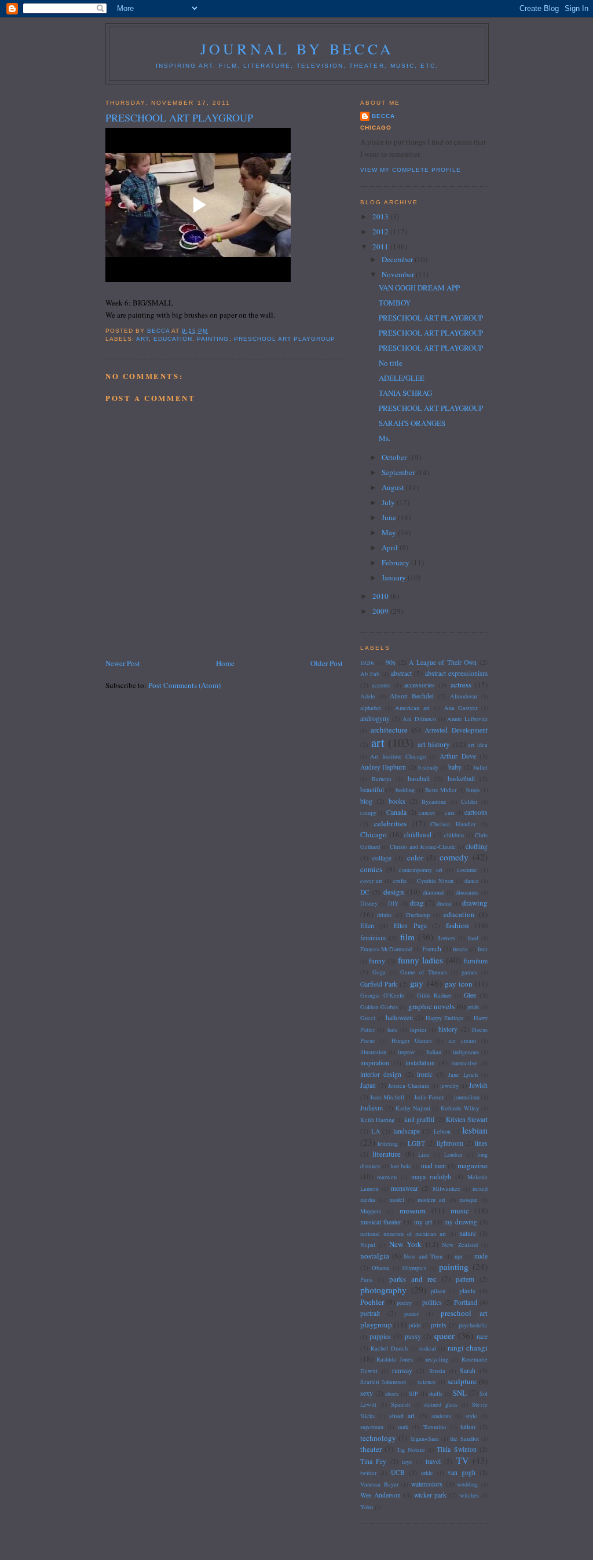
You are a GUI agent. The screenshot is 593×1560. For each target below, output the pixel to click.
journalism (466, 1097)
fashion (457, 925)
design (393, 891)
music (460, 1210)
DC (364, 892)
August (394, 487)
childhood (417, 834)
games (469, 972)
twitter (368, 1473)
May (390, 532)
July (389, 502)
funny (377, 960)
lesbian (475, 1130)
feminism (373, 937)
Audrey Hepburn (383, 767)
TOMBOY (395, 302)
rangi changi (468, 1347)
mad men (433, 1165)
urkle (427, 1473)
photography (383, 1290)
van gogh (461, 1472)
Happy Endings (444, 1018)
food (473, 938)
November (399, 274)
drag (417, 902)
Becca (383, 116)
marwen (387, 1177)
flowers (446, 938)
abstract (401, 673)
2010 (381, 596)
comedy (454, 857)
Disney (369, 903)
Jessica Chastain (408, 1085)
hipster (418, 1029)
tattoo (467, 1426)
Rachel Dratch (389, 1348)
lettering (388, 1143)
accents (381, 685)
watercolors (426, 1484)
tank (403, 1427)
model (396, 1199)
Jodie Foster (429, 1097)
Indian (433, 1052)
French (431, 948)
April (391, 547)
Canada (396, 812)
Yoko (366, 1507)
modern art (431, 1199)
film (407, 937)
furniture (476, 960)
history (447, 1029)
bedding (405, 790)
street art (402, 1415)
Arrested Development (456, 730)
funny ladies (420, 960)
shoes (391, 1393)
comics (371, 869)
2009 (381, 611)
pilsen (438, 1291)
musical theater (380, 1221)
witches (469, 1495)
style (471, 1416)
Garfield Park (378, 984)
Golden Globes (379, 1007)
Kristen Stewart (467, 1119)
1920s (367, 662)
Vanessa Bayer (379, 1484)
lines (481, 1143)
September (399, 472)
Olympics (414, 1268)
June (390, 517)
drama (444, 903)
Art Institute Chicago (398, 756)
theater (371, 1449)
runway (402, 1370)
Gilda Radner (434, 995)
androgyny (375, 718)
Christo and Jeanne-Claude (422, 846)
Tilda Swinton (456, 1449)
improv (406, 1052)
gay (416, 983)
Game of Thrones (423, 972)
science (427, 1382)
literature (386, 1154)
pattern (465, 1279)
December (398, 259)
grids (473, 1007)
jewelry (449, 1085)
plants (467, 1290)
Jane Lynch (462, 1074)
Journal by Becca (297, 48)
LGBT (416, 1143)
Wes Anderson (380, 1495)
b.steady (428, 767)
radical (427, 1348)
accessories (419, 684)
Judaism (371, 1107)
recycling (437, 1359)
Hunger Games (411, 1040)
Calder (469, 801)
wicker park (430, 1495)
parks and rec (413, 1279)
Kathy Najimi (413, 1108)
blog (366, 801)
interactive (464, 1063)
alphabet (370, 708)
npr (458, 1256)
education (172, 339)
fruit (483, 949)
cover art (371, 881)
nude (481, 1256)
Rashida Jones (394, 1359)
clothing (477, 846)
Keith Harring (377, 1120)
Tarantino (434, 1427)
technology (378, 1438)
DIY (393, 903)
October (395, 457)
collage (381, 857)
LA (375, 1131)
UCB (398, 1472)
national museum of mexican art (403, 1234)
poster (411, 1313)
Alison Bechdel (412, 695)
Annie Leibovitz (467, 719)
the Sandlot (464, 1438)
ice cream (462, 1040)
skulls (435, 1393)
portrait (370, 1313)
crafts (400, 881)
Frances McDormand (386, 949)
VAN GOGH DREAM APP (419, 287)
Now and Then (423, 1256)
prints (438, 1324)
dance (471, 881)
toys (407, 1462)
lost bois (400, 1166)
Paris (366, 1279)
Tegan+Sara (424, 1438)
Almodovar (463, 696)
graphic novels (431, 1006)
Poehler (372, 1302)
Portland (465, 1302)
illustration (373, 1052)
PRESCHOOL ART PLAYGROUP (431, 317)
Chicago (373, 834)
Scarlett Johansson (383, 1382)
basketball (461, 778)
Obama (381, 1268)
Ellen (367, 925)
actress (461, 684)
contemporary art (420, 870)
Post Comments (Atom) (184, 685)
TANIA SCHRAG (405, 393)
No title (390, 363)
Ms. (384, 438)
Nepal (367, 1245)
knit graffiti (419, 1119)
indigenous (466, 1052)
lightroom (450, 1143)
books (397, 801)
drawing (475, 902)
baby (455, 767)
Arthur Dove (457, 756)
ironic (425, 1074)
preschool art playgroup (284, 339)
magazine (472, 1165)
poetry (404, 1302)
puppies (380, 1336)
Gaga (379, 972)
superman (371, 1427)
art (142, 339)
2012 (381, 231)
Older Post (326, 663)
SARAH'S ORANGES (412, 423)
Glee (470, 995)
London (453, 1154)
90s (391, 662)
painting (213, 339)
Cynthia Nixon (435, 881)
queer (444, 1335)
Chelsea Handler (452, 824)
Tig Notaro (410, 1449)
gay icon (459, 983)
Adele (367, 696)
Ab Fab (369, 673)
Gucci (367, 1018)
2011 (381, 246)
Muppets (370, 1211)
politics (432, 1302)
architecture (389, 729)
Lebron (442, 1131)
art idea (478, 745)
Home (225, 663)
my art (423, 1221)
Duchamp (418, 915)
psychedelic (473, 1325)
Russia (437, 1371)
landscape (406, 1131)
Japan (368, 1085)
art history (434, 744)
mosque (468, 1199)
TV (462, 1460)
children (454, 835)
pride (415, 1325)
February (396, 562)
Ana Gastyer (461, 708)
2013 (381, 216)
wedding (467, 1484)
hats (392, 1029)
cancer (427, 812)
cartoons (476, 812)
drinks (384, 915)
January (395, 577)
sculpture (462, 1381)
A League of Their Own (443, 662)
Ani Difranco (418, 719)
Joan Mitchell (387, 1097)
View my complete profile (410, 170)
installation (420, 1062)
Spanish (400, 1404)
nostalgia (374, 1255)
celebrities (390, 823)
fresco (460, 949)
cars (450, 812)
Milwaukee (446, 1188)
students (441, 1416)
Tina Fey (373, 1461)
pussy (413, 1336)
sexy (366, 1393)
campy (368, 812)
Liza (423, 1154)
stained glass (440, 1404)
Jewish (478, 1085)
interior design (380, 1074)
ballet (481, 767)
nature (467, 1233)
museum (413, 1210)
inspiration (374, 1062)
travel (433, 1461)
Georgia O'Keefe (382, 995)
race (482, 1336)
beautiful (372, 789)
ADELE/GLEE (401, 378)
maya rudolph (431, 1176)
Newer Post (122, 663)
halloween (399, 1017)
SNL (460, 1393)
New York (405, 1244)
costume (467, 870)
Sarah (467, 1370)
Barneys (381, 779)
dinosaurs (467, 892)
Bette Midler (440, 790)
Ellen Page (410, 925)
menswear (404, 1188)
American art (412, 708)
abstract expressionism (456, 673)
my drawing (460, 1221)
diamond (433, 892)
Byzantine (434, 801)
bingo (472, 790)
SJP (413, 1393)
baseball (419, 778)
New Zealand (459, 1245)
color (415, 857)
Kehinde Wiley (460, 1108)
